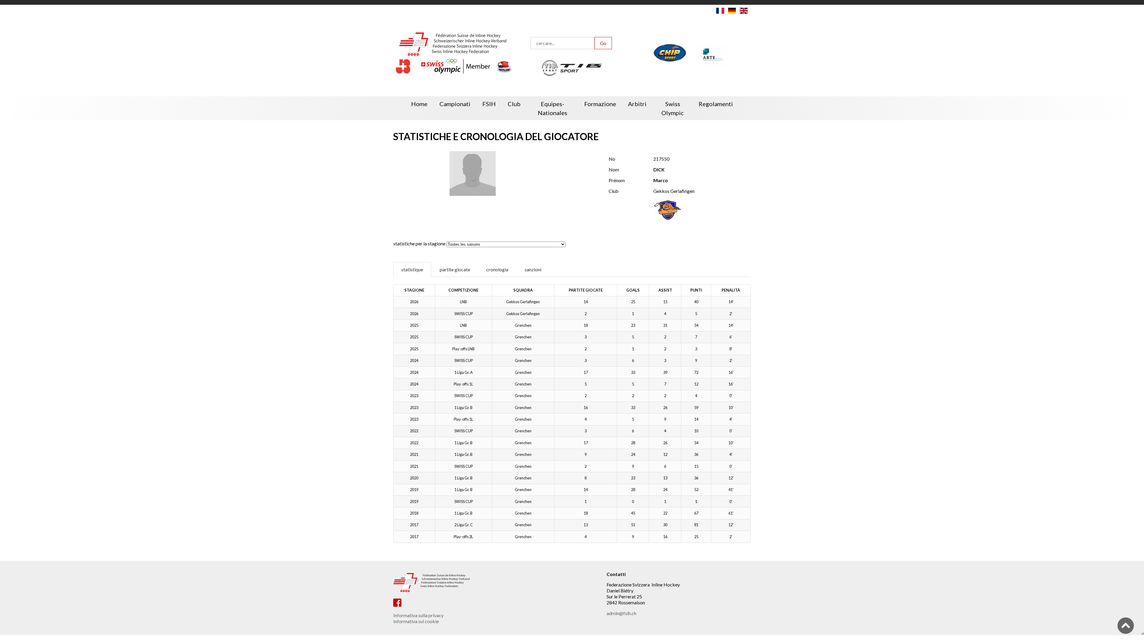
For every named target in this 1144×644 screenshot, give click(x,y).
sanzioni (533, 269)
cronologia (497, 269)
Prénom (617, 180)
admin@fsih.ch (621, 613)
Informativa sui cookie (416, 621)
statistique (412, 269)
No (612, 159)
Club (613, 191)
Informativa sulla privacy (418, 615)
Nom (614, 169)
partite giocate (455, 269)
